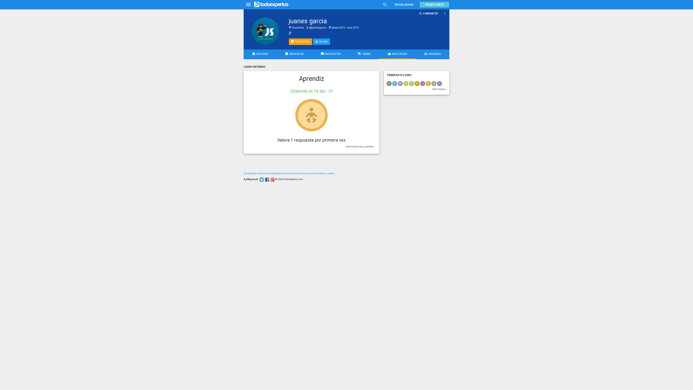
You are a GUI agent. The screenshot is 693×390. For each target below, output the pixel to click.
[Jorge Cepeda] (422, 83)
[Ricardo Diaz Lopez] (394, 83)
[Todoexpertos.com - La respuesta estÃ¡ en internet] (271, 4)
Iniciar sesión (404, 4)
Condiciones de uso (302, 173)
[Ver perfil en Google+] (289, 33)
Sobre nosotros (258, 173)
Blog (277, 173)
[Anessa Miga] (433, 83)
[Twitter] (261, 179)
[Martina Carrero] (405, 83)
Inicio (246, 173)
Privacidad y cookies (324, 173)
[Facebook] (266, 179)
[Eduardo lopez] (389, 83)
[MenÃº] (248, 4)
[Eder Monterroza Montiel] (411, 83)
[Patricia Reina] (417, 83)
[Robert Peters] (428, 83)
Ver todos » (439, 89)
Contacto (286, 173)
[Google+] (272, 179)
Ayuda (270, 173)
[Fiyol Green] (439, 83)
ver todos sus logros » (360, 146)
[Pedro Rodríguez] (400, 83)
